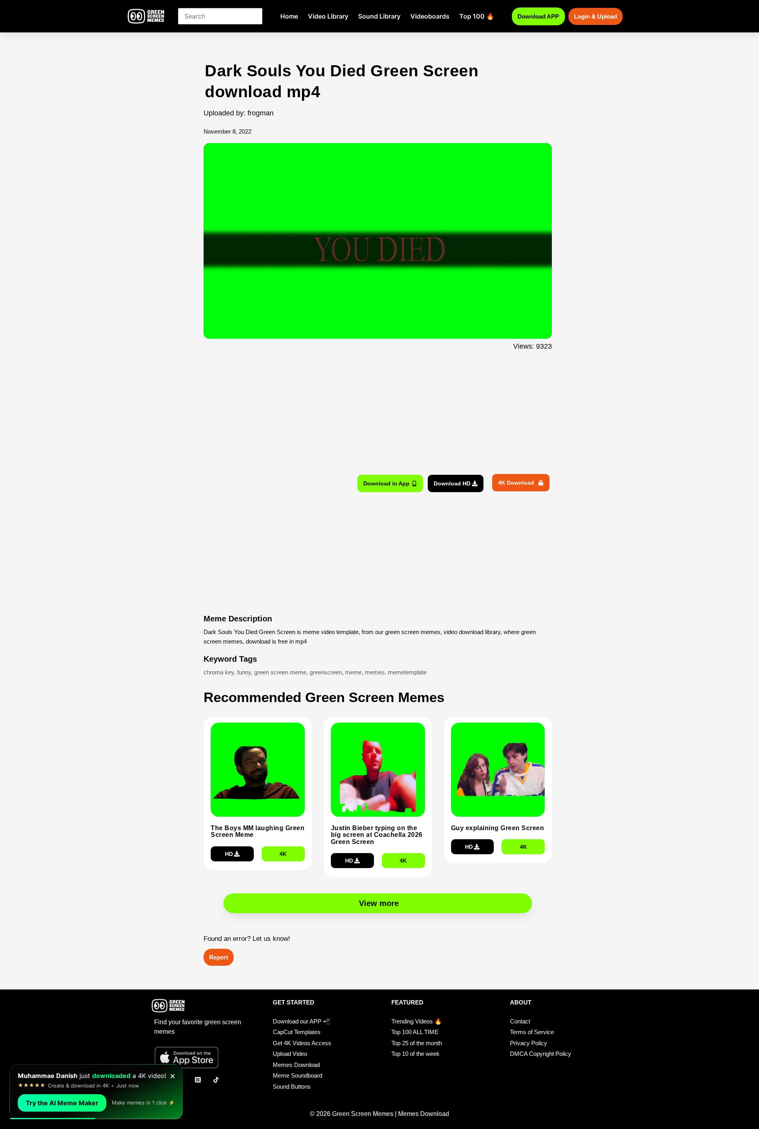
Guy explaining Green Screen (497, 828)
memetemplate (407, 672)
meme (353, 672)
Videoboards (429, 16)
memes (375, 672)
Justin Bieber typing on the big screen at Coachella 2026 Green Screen (377, 835)
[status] (96, 1092)
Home (289, 16)
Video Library (328, 16)
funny (244, 672)
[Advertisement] (161, 218)
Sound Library (379, 16)
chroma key (219, 672)
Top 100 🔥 (476, 16)
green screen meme (280, 672)
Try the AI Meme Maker (62, 1103)
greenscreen (326, 672)
